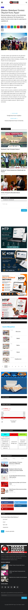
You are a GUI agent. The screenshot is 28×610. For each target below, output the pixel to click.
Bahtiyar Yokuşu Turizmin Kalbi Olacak (16, 565)
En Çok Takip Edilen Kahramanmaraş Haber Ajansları (17, 476)
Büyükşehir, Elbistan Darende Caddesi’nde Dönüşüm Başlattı (16, 469)
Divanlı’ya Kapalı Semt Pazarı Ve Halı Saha (14, 120)
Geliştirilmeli (5, 527)
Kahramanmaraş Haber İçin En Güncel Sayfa (17, 483)
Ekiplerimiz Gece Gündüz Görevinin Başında (18, 577)
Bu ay (14, 458)
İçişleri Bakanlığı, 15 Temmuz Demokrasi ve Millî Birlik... (15, 463)
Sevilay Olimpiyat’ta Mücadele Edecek (10, 192)
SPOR (3, 7)
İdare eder (5, 524)
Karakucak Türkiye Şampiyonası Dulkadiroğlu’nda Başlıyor (13, 171)
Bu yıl (23, 458)
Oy (2, 531)
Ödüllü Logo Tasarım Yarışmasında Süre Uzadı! (17, 572)
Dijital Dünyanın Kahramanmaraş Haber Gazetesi (18, 490)
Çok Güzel (5, 519)
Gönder (24, 210)
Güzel (4, 522)
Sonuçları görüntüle (10, 531)
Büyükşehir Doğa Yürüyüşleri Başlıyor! (10, 149)
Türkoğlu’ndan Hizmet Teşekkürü (14, 115)
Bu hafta (5, 458)
